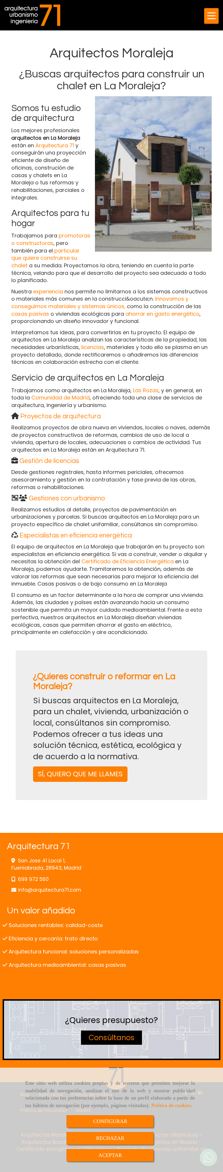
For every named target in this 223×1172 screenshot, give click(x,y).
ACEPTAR (110, 1155)
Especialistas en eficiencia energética (75, 535)
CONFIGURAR (110, 1121)
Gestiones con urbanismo (67, 498)
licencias (92, 347)
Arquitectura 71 (54, 145)
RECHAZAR (110, 1138)
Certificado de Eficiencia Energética (127, 561)
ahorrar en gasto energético (162, 313)
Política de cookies (171, 1105)
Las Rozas (146, 390)
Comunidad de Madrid (60, 397)
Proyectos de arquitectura (60, 416)
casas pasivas (30, 313)
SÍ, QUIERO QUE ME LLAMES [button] (80, 774)
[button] (111, 1038)
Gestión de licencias (49, 460)
